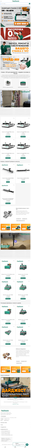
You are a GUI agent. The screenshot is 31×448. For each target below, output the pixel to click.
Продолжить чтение (15, 404)
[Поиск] (29, 3)
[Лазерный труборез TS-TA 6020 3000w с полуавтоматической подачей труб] (8, 191)
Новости (15, 397)
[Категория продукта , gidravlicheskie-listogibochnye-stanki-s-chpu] (23, 83)
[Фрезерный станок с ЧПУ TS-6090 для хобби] (8, 267)
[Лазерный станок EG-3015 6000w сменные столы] (23, 124)
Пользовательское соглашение (5, 432)
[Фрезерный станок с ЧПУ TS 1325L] (8, 287)
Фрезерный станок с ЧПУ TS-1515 (23, 340)
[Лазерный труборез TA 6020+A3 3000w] (8, 170)
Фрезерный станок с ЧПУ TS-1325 (23, 319)
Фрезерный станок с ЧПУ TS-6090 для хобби (8, 274)
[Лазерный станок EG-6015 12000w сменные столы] (8, 146)
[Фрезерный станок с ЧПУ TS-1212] (23, 267)
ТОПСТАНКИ (15, 400)
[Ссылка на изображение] (5, 410)
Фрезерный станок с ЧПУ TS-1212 (23, 274)
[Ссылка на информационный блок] (15, 418)
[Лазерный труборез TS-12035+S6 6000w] (23, 170)
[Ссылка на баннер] (15, 34)
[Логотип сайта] (15, 1)
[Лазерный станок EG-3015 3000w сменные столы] (8, 124)
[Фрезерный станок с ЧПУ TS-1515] (23, 332)
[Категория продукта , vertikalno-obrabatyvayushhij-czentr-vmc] (8, 83)
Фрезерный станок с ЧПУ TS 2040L (8, 340)
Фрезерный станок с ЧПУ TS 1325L (8, 294)
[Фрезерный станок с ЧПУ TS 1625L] (23, 287)
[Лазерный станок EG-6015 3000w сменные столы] (23, 146)
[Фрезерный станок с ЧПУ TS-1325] (23, 312)
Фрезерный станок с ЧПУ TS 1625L (23, 294)
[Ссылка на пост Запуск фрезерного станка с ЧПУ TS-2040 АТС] (15, 387)
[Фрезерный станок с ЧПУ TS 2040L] (8, 332)
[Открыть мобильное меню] (1, 1)
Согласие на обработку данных (5, 433)
